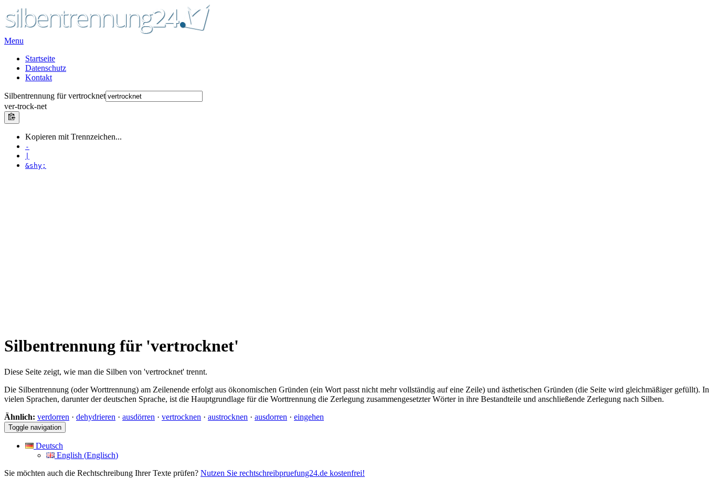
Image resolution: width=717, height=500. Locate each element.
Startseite (40, 58)
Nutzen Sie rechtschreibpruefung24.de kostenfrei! (283, 473)
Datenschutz (45, 67)
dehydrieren (95, 416)
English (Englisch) (86, 455)
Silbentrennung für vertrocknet (55, 95)
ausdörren (138, 416)
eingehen (309, 416)
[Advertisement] (319, 251)
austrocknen (228, 416)
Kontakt (38, 77)
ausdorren (271, 416)
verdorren (53, 416)
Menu (14, 40)
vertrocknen (181, 416)
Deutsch (48, 445)
